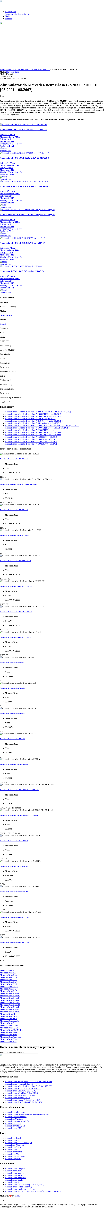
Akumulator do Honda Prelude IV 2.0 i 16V (23, 1100)
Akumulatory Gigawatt (14, 1145)
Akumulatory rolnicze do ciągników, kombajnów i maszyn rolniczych (33, 1191)
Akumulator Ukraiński (14, 1119)
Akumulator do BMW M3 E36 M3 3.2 (20, 1091)
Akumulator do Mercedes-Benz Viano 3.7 (12, 739)
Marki (7, 16)
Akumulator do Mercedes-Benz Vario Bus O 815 (14, 891)
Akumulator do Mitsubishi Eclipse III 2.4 (21, 1093)
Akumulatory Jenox (13, 1147)
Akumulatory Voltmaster (15, 1156)
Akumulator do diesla (13, 1171)
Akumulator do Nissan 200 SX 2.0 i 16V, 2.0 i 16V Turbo (28, 1082)
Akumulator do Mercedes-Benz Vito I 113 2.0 (14, 459)
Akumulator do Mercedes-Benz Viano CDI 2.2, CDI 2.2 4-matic (19, 815)
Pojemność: (7, 135)
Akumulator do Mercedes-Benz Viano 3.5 (12, 713)
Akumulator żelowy (13, 1123)
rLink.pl (18, 1196)
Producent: (7, 146)
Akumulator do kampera (15, 1168)
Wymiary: (11, 144)
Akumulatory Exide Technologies (18, 1143)
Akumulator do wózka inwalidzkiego (20, 1189)
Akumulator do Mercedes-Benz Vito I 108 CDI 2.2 (15, 561)
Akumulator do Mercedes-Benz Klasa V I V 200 (14, 917)
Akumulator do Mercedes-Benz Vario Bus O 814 (14, 866)
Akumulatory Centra (13, 1140)
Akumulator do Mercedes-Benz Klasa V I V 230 (14, 942)
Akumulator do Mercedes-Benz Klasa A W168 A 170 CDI (28, 1086)
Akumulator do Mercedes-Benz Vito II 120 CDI (14, 535)
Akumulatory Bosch (13, 1138)
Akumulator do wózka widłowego (19, 1187)
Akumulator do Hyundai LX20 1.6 (19, 1084)
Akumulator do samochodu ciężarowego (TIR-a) (24, 1184)
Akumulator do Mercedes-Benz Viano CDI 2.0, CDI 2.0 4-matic (19, 790)
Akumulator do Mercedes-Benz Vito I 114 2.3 (14, 510)
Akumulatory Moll (12, 1149)
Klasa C (3, 324)
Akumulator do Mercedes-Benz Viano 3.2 (12, 688)
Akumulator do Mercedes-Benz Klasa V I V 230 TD (15, 637)
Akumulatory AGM (13, 1128)
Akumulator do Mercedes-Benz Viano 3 (12, 662)
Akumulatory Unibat (13, 1152)
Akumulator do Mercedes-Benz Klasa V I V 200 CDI (16, 586)
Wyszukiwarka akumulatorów (17, 14)
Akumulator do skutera (14, 1182)
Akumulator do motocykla (15, 1178)
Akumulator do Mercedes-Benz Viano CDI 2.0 (14, 764)
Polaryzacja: (6, 139)
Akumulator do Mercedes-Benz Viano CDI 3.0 (14, 840)
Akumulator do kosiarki (14, 1173)
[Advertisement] (52, 49)
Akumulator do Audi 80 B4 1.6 (17, 1098)
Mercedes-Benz (12, 72)
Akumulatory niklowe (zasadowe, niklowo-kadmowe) (26, 1114)
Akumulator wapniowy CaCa (17, 1121)
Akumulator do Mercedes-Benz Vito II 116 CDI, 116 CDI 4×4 (18, 484)
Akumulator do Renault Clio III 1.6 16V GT (23, 1088)
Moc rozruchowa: (10, 137)
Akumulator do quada (14, 1180)
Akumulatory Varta (12, 1154)
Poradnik (8, 18)
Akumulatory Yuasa (13, 1159)
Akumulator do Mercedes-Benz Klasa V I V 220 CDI (16, 611)
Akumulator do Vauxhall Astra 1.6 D (20, 1095)
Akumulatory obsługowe (15, 1112)
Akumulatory (10, 12)
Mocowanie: (7, 141)
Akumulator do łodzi (13, 1175)
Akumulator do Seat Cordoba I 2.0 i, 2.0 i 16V (23, 1102)
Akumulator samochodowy (16, 1117)
